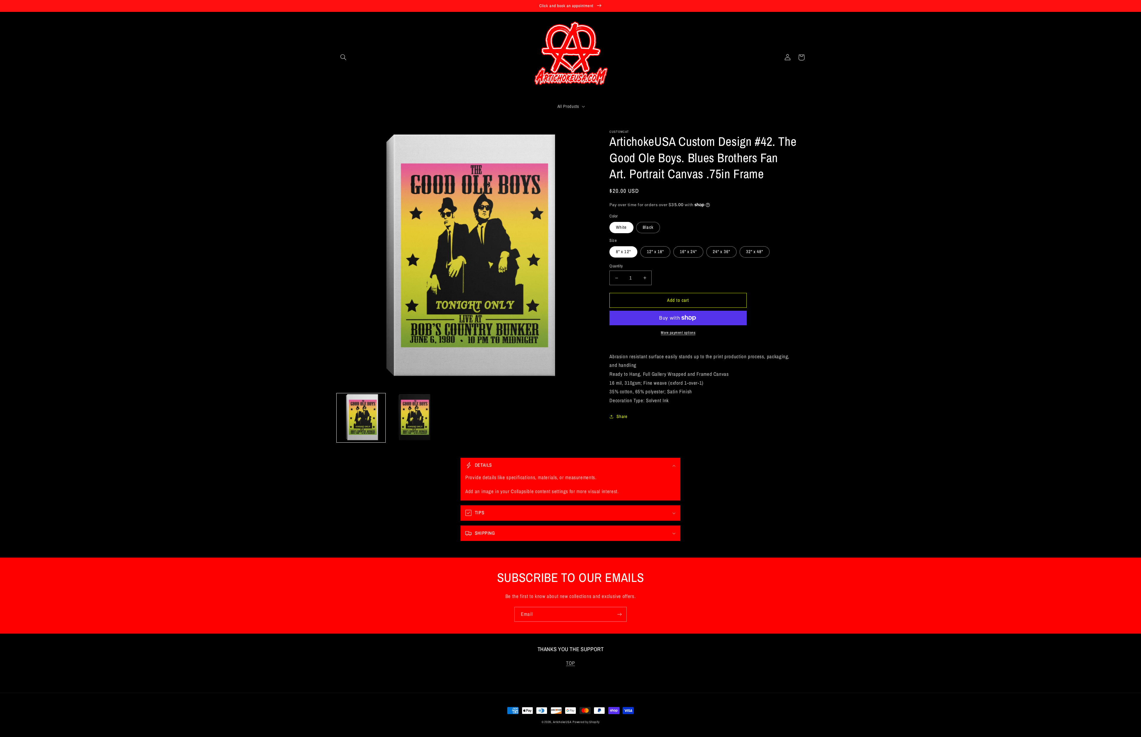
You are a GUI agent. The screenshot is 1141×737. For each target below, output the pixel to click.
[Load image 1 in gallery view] (361, 417)
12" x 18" (655, 252)
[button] (343, 57)
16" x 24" (688, 252)
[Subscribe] (619, 614)
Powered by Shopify (586, 722)
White (621, 227)
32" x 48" (754, 252)
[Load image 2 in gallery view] (413, 417)
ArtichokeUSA (562, 722)
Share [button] (622, 416)
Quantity (616, 266)
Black (648, 227)
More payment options (678, 332)
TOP (570, 663)
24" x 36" (721, 252)
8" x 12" (623, 252)
